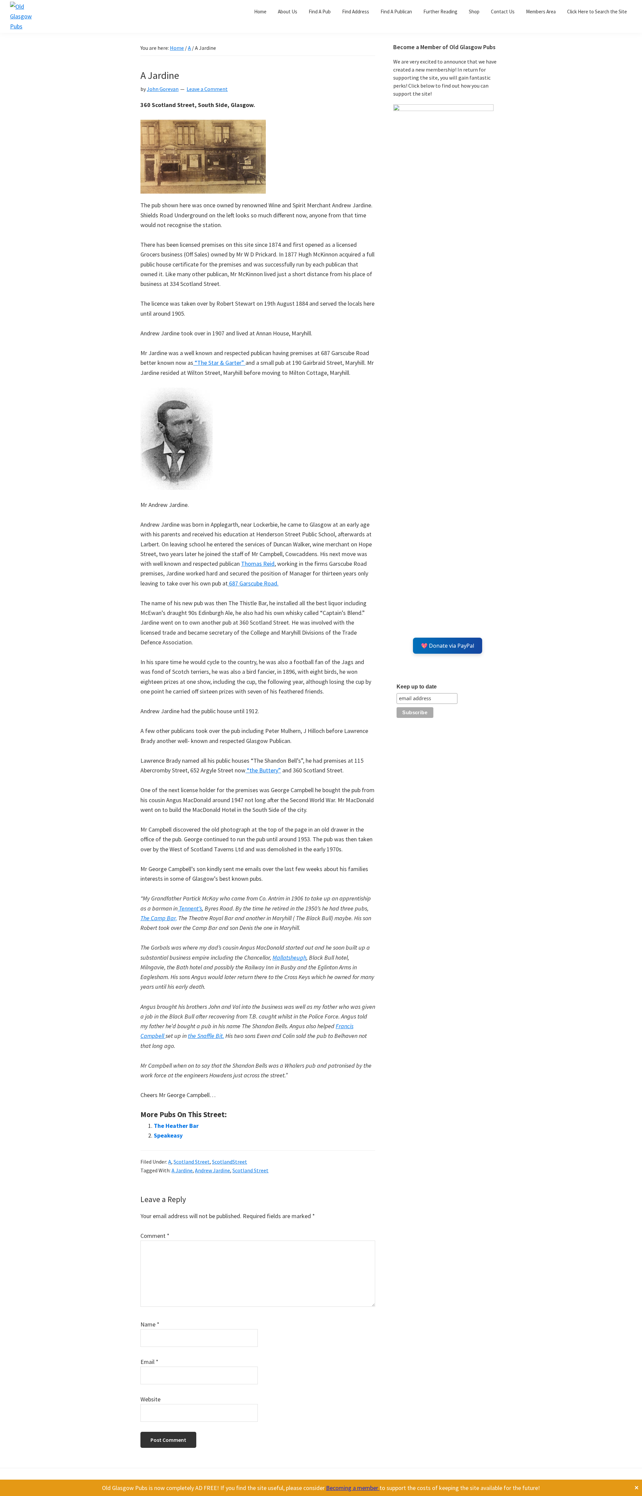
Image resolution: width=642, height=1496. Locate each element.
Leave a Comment (207, 89)
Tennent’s (190, 908)
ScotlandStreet (229, 1161)
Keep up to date (417, 686)
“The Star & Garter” (219, 362)
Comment (155, 1236)
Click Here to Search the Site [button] (597, 11)
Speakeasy (168, 1135)
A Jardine (182, 1170)
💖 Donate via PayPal (447, 645)
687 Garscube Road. (253, 583)
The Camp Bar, (158, 918)
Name (149, 1324)
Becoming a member (353, 1488)
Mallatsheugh (289, 957)
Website (150, 1399)
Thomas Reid (258, 563)
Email (149, 1362)
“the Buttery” (263, 770)
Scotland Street (192, 1161)
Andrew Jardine (212, 1170)
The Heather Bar (176, 1126)
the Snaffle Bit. (206, 1036)
